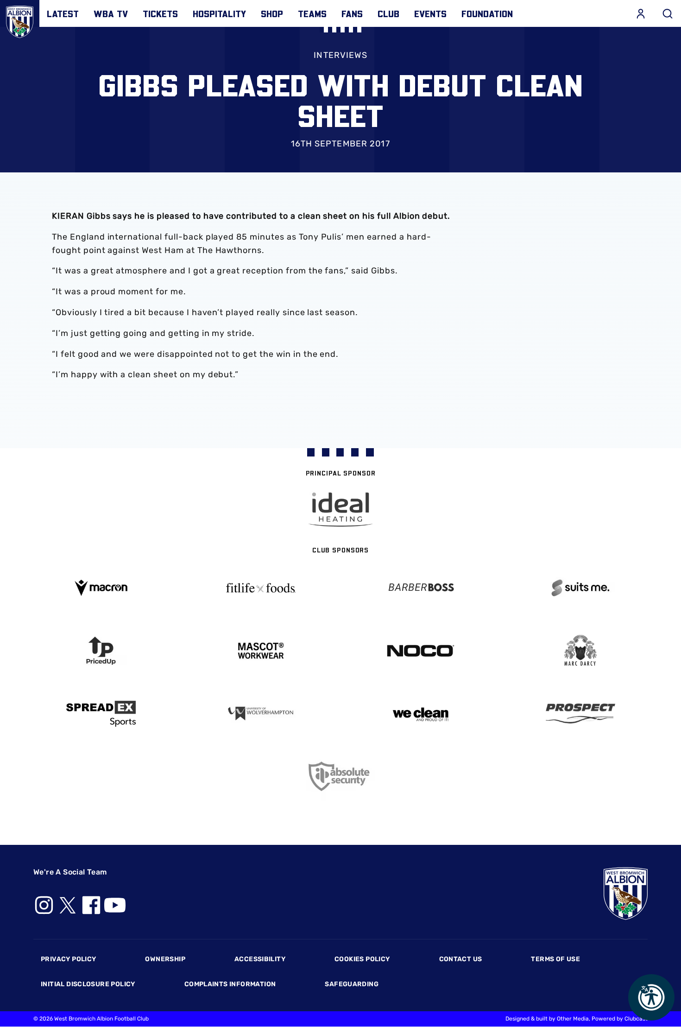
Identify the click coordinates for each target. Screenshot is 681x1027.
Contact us (460, 959)
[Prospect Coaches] (580, 713)
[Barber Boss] (420, 588)
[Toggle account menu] (640, 13)
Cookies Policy (362, 959)
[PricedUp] (100, 651)
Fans (352, 13)
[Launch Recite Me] (651, 997)
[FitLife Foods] (260, 587)
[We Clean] (420, 713)
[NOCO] (420, 651)
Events (430, 13)
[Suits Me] (580, 588)
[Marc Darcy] (580, 651)
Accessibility (259, 959)
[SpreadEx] (100, 714)
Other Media (573, 1018)
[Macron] (100, 587)
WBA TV (111, 13)
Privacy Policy (68, 959)
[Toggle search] (667, 13)
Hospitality (219, 13)
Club (388, 13)
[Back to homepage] (19, 19)
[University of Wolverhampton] (260, 713)
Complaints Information (230, 984)
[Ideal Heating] (340, 509)
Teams (312, 13)
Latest (63, 13)
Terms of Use (555, 959)
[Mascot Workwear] (260, 651)
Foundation (487, 13)
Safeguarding (351, 984)
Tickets (160, 13)
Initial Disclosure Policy (88, 984)
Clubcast (636, 1018)
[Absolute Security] (340, 776)
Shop (272, 13)
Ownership (165, 959)
